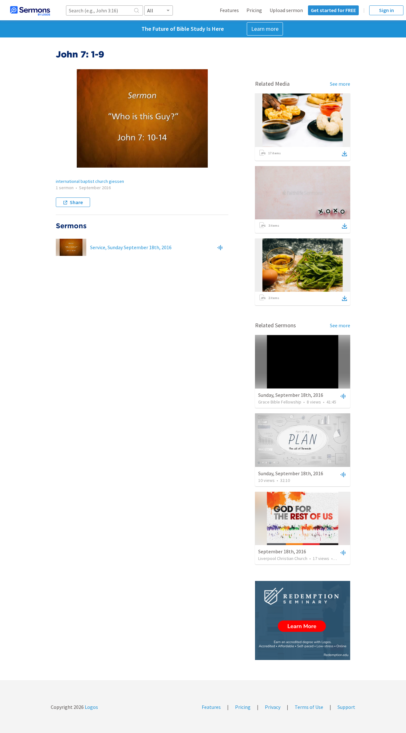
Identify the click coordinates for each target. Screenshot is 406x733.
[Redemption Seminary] (302, 620)
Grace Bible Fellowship (279, 402)
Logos (91, 707)
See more (340, 84)
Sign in (386, 10)
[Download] (344, 154)
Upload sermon (286, 10)
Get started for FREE (333, 10)
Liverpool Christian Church (282, 558)
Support (346, 707)
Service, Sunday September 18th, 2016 (131, 247)
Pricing (254, 10)
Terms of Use (309, 707)
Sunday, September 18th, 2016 (290, 395)
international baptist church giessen (90, 181)
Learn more (264, 28)
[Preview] (220, 247)
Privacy (272, 707)
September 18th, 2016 (282, 551)
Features (229, 10)
